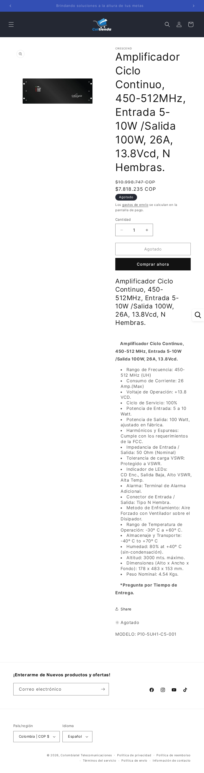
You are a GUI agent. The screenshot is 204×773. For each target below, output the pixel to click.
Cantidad (123, 219)
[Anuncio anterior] (10, 6)
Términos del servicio (99, 760)
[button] (11, 24)
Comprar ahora (153, 264)
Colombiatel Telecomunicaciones (86, 755)
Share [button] (126, 609)
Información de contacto (172, 760)
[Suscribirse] (103, 689)
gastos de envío (135, 205)
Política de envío (134, 760)
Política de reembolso (173, 755)
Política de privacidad (134, 755)
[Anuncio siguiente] (193, 6)
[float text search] (198, 315)
